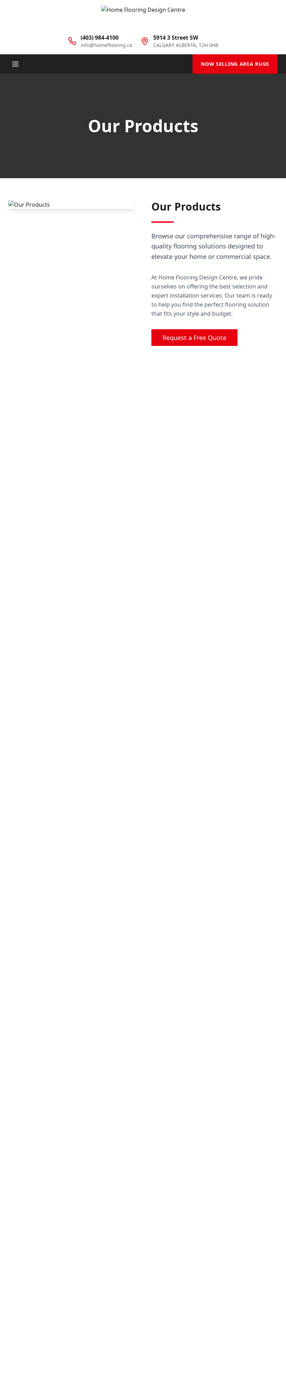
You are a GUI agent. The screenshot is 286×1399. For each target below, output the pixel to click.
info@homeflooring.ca (106, 45)
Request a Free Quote (194, 337)
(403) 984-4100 (100, 37)
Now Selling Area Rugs (235, 64)
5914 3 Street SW (175, 37)
